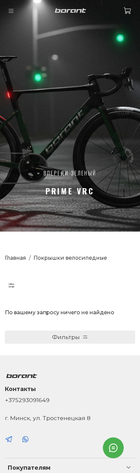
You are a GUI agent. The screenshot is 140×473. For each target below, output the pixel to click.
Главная (15, 258)
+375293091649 (27, 400)
